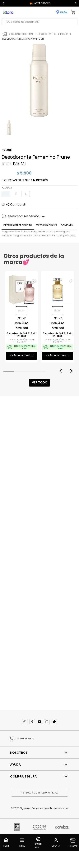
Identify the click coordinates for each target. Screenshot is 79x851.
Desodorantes (47, 34)
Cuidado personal (22, 34)
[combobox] (39, 21)
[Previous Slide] (3, 3)
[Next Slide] (75, 3)
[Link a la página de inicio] (5, 34)
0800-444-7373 (25, 738)
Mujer (64, 34)
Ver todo (39, 382)
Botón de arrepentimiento (42, 792)
